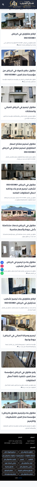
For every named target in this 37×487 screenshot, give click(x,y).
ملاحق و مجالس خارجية (25, 470)
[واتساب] (2, 273)
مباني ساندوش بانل (26, 466)
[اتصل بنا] (2, 269)
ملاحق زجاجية (9, 466)
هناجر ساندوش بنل (27, 474)
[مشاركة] (2, 262)
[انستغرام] (2, 266)
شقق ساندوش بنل (27, 452)
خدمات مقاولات (30, 455)
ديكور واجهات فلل (10, 452)
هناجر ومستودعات (10, 474)
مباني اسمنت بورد (10, 463)
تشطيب (30, 459)
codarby (20, 478)
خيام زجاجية (20, 455)
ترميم (22, 459)
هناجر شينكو (9, 470)
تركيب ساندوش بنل (10, 459)
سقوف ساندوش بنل (9, 455)
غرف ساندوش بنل (26, 463)
